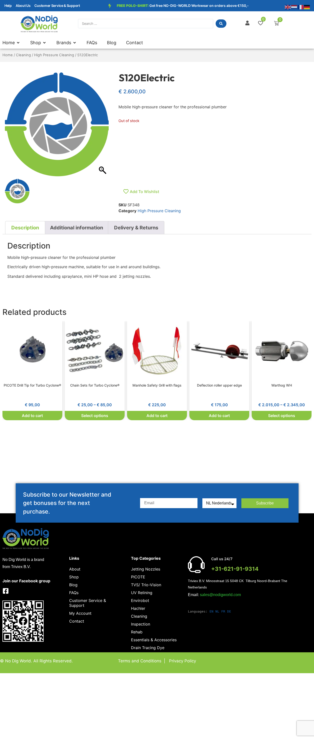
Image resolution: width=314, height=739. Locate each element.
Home (7, 55)
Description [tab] (25, 228)
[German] (307, 6)
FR (223, 611)
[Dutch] (294, 6)
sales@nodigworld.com (220, 595)
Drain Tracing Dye (147, 647)
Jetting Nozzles (145, 569)
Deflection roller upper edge (219, 385)
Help (8, 5)
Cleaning (23, 55)
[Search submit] (221, 23)
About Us (23, 5)
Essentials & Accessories (154, 639)
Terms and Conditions (139, 660)
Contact (76, 621)
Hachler (138, 608)
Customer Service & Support (57, 5)
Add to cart (32, 415)
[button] (38, 42)
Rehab (137, 631)
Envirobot (140, 600)
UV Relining (141, 592)
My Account (80, 613)
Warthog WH (281, 385)
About (74, 569)
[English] (288, 6)
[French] (301, 6)
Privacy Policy (182, 660)
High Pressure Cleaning (54, 55)
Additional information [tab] (76, 228)
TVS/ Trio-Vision (146, 584)
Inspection (140, 624)
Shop (74, 576)
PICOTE (138, 576)
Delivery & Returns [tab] (136, 228)
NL (217, 611)
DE (229, 611)
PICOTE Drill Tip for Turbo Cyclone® (32, 385)
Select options (94, 415)
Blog (73, 584)
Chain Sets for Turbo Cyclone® (94, 385)
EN (211, 611)
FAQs (73, 592)
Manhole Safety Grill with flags (157, 385)
